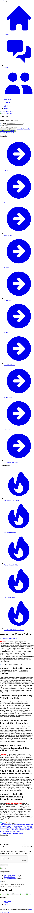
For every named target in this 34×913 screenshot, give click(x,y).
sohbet (31, 909)
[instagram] (16, 894)
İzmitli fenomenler (21, 824)
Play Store (10, 111)
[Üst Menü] (6, 1)
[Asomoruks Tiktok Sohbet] (8, 638)
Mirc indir (6, 105)
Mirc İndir (20, 129)
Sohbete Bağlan (5, 129)
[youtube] (23, 894)
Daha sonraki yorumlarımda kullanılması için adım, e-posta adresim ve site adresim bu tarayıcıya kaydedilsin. (16, 852)
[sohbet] (2, 1)
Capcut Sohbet (6, 833)
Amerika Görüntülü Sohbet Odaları (14, 630)
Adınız (2, 846)
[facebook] (3, 894)
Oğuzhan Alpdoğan (12, 828)
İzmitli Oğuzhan (10, 826)
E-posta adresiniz (27, 846)
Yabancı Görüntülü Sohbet (11, 565)
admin (4, 823)
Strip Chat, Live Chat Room (12, 500)
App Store (10, 113)
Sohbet (6, 906)
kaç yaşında (18, 826)
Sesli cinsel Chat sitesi (10, 878)
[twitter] (9, 894)
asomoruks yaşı (11, 824)
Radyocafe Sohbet (17, 833)
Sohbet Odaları (4, 912)
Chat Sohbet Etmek (9, 875)
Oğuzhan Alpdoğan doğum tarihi (9, 829)
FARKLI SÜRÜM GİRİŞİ (8, 131)
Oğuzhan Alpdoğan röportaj (12, 831)
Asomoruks (3, 824)
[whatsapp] (29, 894)
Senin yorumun (4, 844)
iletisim (6, 108)
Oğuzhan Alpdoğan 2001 (26, 828)
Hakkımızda (7, 107)
